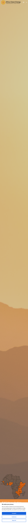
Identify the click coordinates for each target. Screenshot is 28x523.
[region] (14, 512)
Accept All (14, 513)
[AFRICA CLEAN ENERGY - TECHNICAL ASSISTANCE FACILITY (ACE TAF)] (11, 2)
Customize (14, 516)
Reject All (14, 520)
